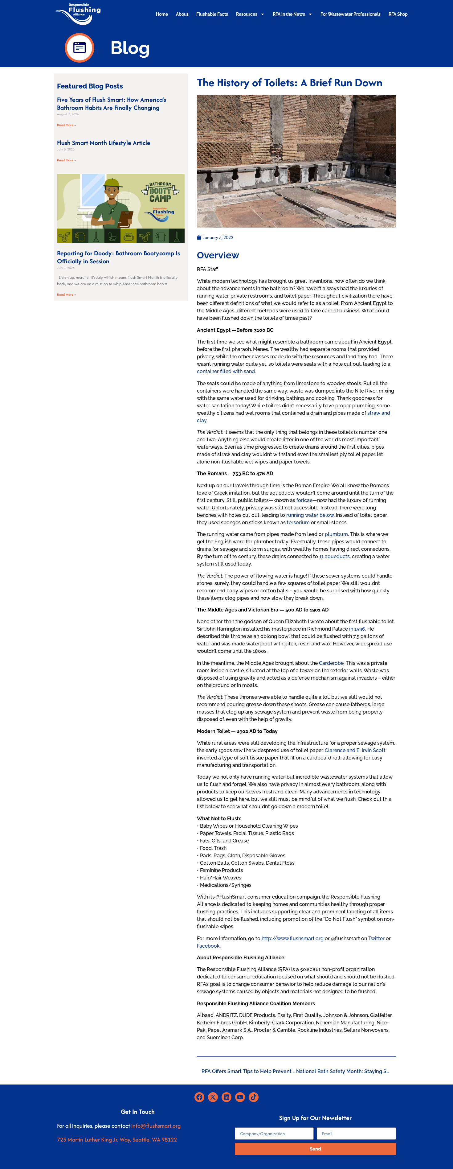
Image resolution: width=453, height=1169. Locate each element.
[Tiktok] (254, 1097)
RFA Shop (398, 14)
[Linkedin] (226, 1097)
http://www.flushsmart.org (293, 938)
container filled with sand (226, 371)
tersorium (298, 522)
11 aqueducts (334, 556)
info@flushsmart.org (156, 1126)
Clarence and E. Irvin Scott (355, 750)
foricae (304, 500)
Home (162, 14)
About (182, 14)
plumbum (336, 534)
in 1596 (357, 629)
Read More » (66, 124)
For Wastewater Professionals (350, 14)
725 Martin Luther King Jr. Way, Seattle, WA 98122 (117, 1139)
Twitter (376, 938)
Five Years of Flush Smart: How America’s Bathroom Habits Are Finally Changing (111, 103)
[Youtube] (240, 1097)
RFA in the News (289, 14)
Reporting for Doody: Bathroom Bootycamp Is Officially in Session (118, 257)
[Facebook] (199, 1097)
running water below (310, 515)
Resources (246, 14)
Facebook (208, 946)
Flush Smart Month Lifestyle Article (103, 142)
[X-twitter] (213, 1097)
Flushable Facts (212, 14)
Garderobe (331, 663)
